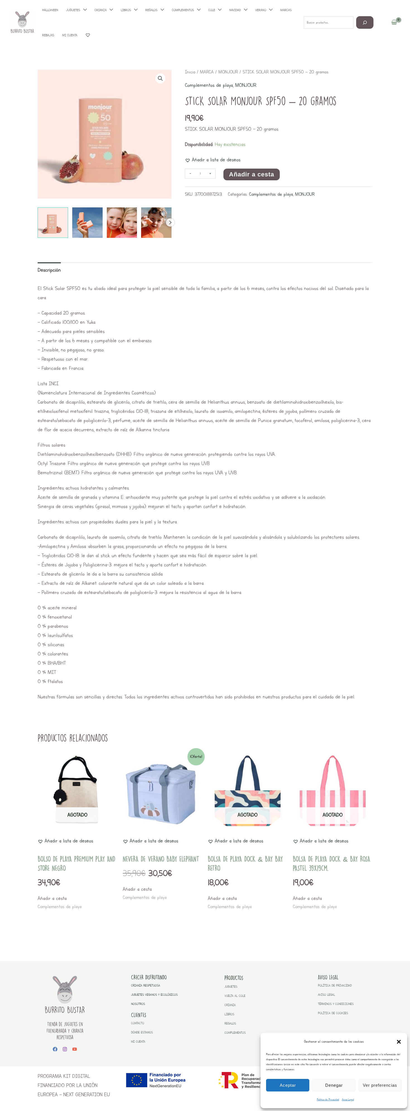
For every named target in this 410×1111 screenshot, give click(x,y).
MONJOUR (228, 72)
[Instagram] (64, 1049)
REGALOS (230, 1023)
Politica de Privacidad (328, 1099)
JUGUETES (231, 987)
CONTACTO (137, 1023)
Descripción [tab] (49, 270)
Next (170, 222)
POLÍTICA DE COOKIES (333, 1013)
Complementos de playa (209, 85)
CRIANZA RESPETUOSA (145, 985)
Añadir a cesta (251, 174)
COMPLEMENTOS (235, 1033)
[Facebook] (55, 1049)
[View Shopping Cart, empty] (394, 22)
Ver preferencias (380, 1085)
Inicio (190, 72)
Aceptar (288, 1085)
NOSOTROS (138, 1004)
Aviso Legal (348, 1099)
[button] (399, 1042)
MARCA (207, 72)
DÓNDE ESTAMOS (142, 1032)
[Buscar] (365, 22)
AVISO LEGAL (326, 995)
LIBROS (229, 1014)
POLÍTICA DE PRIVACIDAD (335, 985)
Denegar (334, 1085)
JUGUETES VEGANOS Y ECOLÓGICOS (154, 995)
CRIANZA (230, 1005)
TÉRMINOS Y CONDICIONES (336, 1004)
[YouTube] (74, 1049)
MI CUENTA (138, 1042)
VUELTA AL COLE (235, 996)
